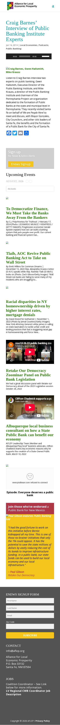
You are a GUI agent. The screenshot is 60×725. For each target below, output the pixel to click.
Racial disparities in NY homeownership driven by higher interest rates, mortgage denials (28, 308)
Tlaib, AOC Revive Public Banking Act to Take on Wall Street (28, 257)
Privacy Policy (43, 720)
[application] (28, 56)
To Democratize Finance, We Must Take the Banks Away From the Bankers (27, 213)
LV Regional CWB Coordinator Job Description (28, 692)
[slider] (46, 56)
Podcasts (43, 45)
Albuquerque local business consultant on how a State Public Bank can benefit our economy (30, 432)
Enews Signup (20, 164)
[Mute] (39, 56)
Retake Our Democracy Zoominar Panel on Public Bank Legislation (28, 375)
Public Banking (13, 48)
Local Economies (28, 45)
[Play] (9, 56)
